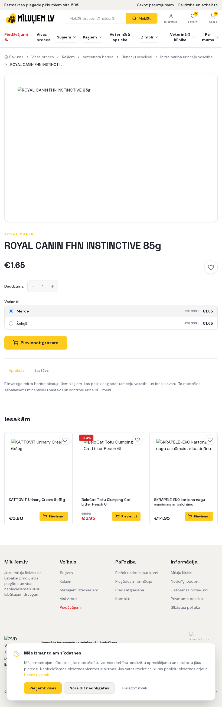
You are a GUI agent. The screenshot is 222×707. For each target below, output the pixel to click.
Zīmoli (147, 37)
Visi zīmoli (68, 598)
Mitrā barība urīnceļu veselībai (186, 56)
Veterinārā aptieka (120, 37)
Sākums (16, 56)
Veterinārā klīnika (180, 37)
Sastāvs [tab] (41, 370)
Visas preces (43, 37)
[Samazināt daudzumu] (33, 286)
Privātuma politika (187, 598)
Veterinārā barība (98, 56)
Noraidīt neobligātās (89, 688)
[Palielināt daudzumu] (52, 286)
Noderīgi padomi (185, 581)
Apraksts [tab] (17, 370)
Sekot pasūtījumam (155, 4)
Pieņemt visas (43, 688)
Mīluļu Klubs (181, 572)
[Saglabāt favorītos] (211, 267)
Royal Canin (19, 234)
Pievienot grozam (39, 343)
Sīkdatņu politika (185, 607)
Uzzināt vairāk (36, 674)
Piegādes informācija (133, 581)
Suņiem (64, 37)
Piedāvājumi (70, 607)
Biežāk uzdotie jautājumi (136, 572)
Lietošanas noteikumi (189, 590)
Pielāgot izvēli (134, 688)
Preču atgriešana (129, 590)
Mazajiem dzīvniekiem (79, 590)
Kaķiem (90, 37)
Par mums (208, 37)
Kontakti (122, 598)
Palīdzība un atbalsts (198, 4)
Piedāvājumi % (16, 37)
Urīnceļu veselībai (137, 56)
